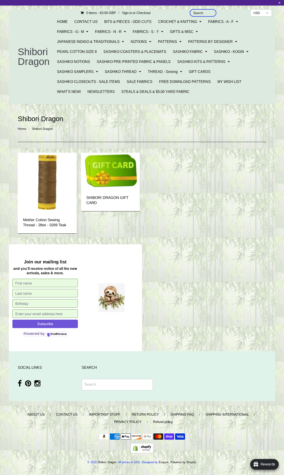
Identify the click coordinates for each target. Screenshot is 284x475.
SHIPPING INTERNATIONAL (227, 414)
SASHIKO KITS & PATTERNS (201, 62)
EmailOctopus (59, 334)
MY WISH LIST (229, 82)
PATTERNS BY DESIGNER (210, 42)
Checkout (143, 13)
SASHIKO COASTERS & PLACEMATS (134, 52)
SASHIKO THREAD (121, 72)
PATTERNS (167, 42)
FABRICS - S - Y (146, 32)
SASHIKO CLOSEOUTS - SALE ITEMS (88, 82)
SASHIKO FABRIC (188, 52)
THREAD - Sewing (163, 72)
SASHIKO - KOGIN (229, 52)
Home (22, 128)
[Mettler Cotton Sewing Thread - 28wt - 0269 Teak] (47, 182)
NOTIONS (139, 42)
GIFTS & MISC (181, 32)
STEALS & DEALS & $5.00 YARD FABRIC (155, 92)
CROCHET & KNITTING (177, 22)
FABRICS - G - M (70, 32)
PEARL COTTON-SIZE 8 (77, 52)
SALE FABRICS (139, 82)
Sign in (127, 13)
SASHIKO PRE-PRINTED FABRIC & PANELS (134, 62)
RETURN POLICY (145, 414)
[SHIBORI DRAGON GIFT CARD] (110, 171)
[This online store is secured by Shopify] (142, 448)
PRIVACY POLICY (128, 422)
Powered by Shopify (183, 462)
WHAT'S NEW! (69, 92)
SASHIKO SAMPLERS (75, 72)
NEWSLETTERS (101, 92)
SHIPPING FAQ (182, 414)
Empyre (164, 462)
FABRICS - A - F (221, 22)
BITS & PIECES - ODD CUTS (128, 22)
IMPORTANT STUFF (104, 414)
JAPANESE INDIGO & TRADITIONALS (88, 42)
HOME (62, 22)
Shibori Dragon (33, 56)
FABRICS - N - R (108, 32)
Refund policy (163, 422)
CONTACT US (86, 22)
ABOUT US (36, 414)
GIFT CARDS (200, 72)
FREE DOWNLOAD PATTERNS (185, 82)
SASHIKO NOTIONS (73, 62)
